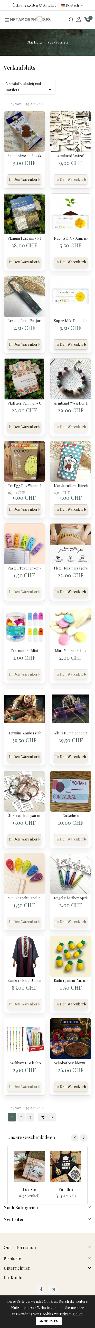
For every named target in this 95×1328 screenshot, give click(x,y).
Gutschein (71, 815)
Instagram (53, 1290)
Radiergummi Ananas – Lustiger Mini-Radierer (70, 980)
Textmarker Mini (24, 650)
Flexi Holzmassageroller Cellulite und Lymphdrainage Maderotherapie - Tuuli (70, 568)
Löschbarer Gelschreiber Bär (24, 1063)
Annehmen (48, 1321)
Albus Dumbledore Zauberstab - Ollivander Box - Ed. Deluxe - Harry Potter (70, 733)
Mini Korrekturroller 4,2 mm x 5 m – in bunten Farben (24, 898)
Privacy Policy (71, 1314)
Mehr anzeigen (29, 1196)
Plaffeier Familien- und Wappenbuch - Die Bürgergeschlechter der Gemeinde (24, 403)
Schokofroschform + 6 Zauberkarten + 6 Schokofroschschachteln (70, 1063)
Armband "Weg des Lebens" (70, 403)
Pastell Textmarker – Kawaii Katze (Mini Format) (24, 568)
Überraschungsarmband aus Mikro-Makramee (24, 815)
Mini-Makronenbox (70, 650)
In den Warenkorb (24, 179)
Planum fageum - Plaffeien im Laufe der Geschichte (24, 238)
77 (43, 1117)
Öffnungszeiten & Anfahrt (34, 5)
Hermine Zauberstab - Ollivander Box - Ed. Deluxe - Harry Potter (24, 733)
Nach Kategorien (21, 1207)
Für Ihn (65, 1189)
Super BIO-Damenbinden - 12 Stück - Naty (70, 320)
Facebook (41, 1290)
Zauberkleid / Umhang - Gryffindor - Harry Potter (24, 980)
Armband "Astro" (70, 156)
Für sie (29, 1189)
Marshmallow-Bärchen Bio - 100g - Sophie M (70, 485)
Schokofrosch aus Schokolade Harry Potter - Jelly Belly (24, 156)
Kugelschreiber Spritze (70, 898)
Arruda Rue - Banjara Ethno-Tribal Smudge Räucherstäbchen (24, 320)
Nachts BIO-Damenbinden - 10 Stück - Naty (70, 238)
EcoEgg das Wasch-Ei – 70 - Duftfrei (24, 485)
